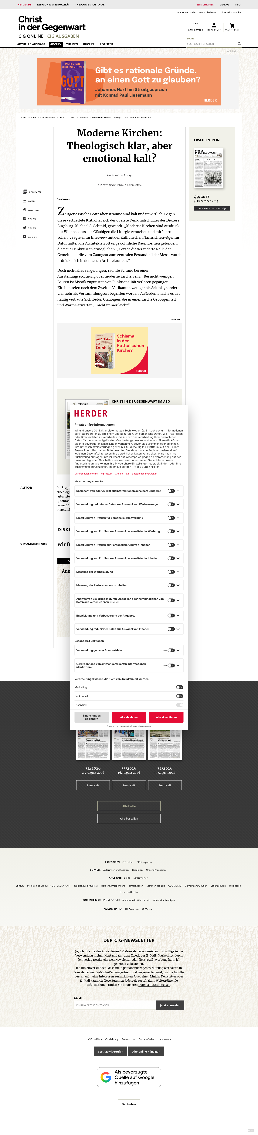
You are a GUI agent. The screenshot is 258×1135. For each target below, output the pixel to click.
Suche (190, 38)
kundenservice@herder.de (136, 900)
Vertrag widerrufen (110, 1051)
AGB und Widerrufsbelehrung (102, 1039)
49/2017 (84, 117)
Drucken (33, 210)
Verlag (224, 4)
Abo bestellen (129, 818)
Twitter (149, 909)
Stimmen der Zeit (156, 885)
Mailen (32, 237)
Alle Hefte (128, 806)
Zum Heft (93, 785)
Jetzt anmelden (170, 1005)
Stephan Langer (123, 175)
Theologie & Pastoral (89, 4)
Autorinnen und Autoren (190, 12)
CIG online (31, 36)
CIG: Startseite (28, 117)
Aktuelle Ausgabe (31, 44)
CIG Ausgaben (63, 36)
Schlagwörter (141, 877)
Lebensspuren (218, 885)
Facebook (134, 909)
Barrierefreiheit (147, 1039)
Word (31, 201)
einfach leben (136, 885)
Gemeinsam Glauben (196, 885)
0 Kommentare (133, 185)
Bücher (89, 44)
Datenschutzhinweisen (154, 985)
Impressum (165, 1039)
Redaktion (212, 12)
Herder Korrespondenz (113, 885)
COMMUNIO (174, 885)
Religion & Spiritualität (53, 4)
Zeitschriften (205, 4)
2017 (72, 117)
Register (106, 44)
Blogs (127, 877)
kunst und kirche (129, 892)
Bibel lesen (235, 885)
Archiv (55, 44)
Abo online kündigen (164, 900)
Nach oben (129, 1104)
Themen (72, 44)
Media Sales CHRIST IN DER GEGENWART (49, 885)
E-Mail (78, 998)
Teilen (32, 219)
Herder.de (24, 4)
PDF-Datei (35, 192)
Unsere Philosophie (231, 12)
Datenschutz (128, 1039)
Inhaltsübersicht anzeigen (213, 208)
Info (237, 4)
